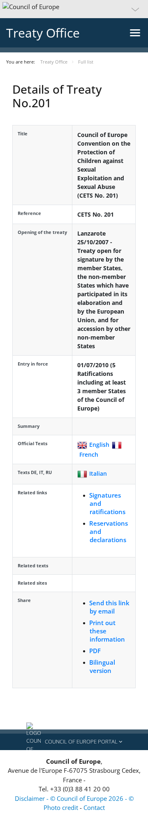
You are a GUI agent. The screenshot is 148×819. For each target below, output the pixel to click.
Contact (94, 807)
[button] (74, 9)
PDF (95, 651)
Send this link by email (109, 607)
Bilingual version (102, 666)
